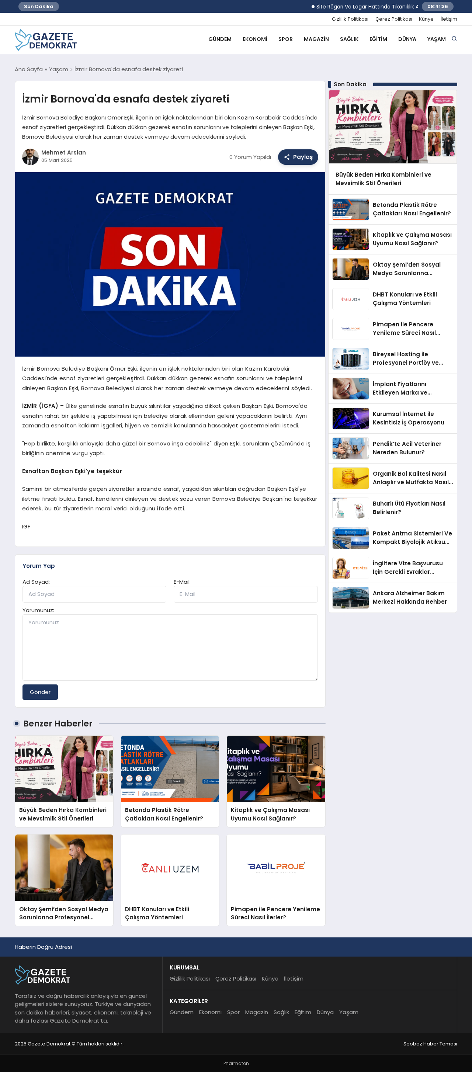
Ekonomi (255, 39)
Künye (426, 19)
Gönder (40, 692)
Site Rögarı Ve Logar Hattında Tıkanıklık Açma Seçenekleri (372, 6)
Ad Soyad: (36, 582)
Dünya (407, 39)
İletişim (449, 19)
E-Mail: (182, 582)
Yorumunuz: (38, 610)
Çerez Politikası (393, 19)
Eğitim (378, 39)
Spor (285, 39)
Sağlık (349, 39)
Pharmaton (236, 1063)
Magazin (316, 39)
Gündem (220, 39)
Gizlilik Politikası (350, 19)
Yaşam (436, 39)
